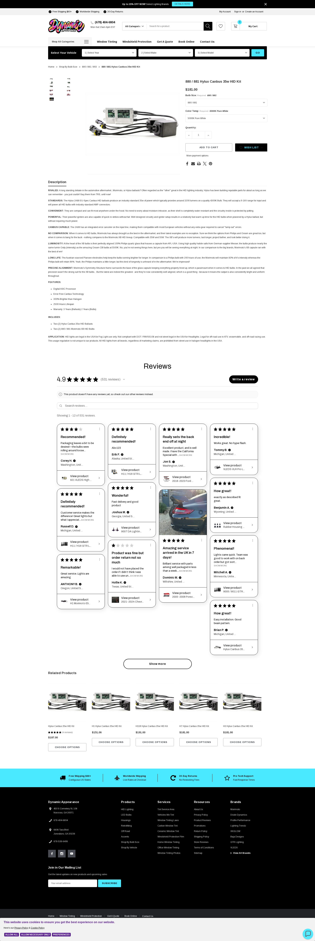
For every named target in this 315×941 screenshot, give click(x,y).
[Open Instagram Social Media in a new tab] (62, 853)
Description (57, 182)
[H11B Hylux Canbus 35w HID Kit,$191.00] (155, 703)
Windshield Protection (91, 916)
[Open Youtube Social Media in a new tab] (71, 853)
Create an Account (254, 11)
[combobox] (175, 26)
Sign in (237, 11)
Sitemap (198, 853)
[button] (124, 379)
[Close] (265, 4)
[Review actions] (99, 428)
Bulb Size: (200, 95)
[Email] (193, 163)
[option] (75, 778)
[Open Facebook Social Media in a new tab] (52, 853)
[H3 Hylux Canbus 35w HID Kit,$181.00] (242, 703)
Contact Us (147, 916)
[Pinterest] (210, 163)
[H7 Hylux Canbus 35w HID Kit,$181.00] (198, 703)
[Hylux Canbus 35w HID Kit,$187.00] (67, 703)
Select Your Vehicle (63, 52)
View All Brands (241, 853)
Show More (67, 454)
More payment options (197, 155)
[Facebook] (187, 163)
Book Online (131, 916)
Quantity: (190, 127)
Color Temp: (206, 111)
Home (51, 916)
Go (258, 52)
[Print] (199, 163)
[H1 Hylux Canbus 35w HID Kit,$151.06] (111, 703)
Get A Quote (113, 916)
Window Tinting (67, 916)
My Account (225, 11)
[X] (205, 163)
